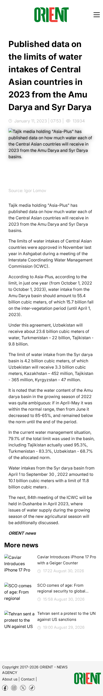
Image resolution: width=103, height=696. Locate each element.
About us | (11, 679)
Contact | (29, 679)
